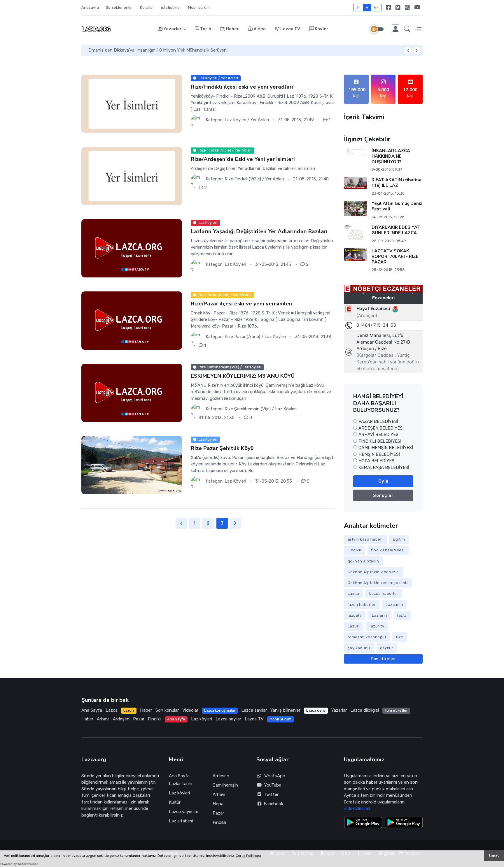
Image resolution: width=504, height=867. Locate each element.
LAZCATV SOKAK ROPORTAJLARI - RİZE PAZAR (395, 256)
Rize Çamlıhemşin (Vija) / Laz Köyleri (261, 408)
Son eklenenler (119, 7)
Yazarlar (172, 28)
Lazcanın (394, 604)
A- (358, 7)
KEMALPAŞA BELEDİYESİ (383, 467)
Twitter (270, 794)
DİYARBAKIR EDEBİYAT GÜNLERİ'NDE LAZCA (396, 230)
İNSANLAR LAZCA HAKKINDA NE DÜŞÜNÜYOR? (391, 156)
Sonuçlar (383, 495)
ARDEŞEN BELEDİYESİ (381, 428)
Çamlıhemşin (225, 785)
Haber (232, 28)
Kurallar (147, 7)
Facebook (272, 803)
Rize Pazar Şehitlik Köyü (222, 448)
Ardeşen (121, 719)
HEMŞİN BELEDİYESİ (379, 454)
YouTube (272, 785)
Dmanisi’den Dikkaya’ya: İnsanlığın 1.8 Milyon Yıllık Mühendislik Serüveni (158, 50)
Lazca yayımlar (183, 811)
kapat (494, 855)
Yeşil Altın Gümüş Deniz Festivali (397, 206)
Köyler (321, 28)
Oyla (383, 481)
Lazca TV (289, 28)
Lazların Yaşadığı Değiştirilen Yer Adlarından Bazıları (259, 231)
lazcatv (355, 615)
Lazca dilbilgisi (364, 710)
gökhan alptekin (363, 561)
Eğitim (399, 539)
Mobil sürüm (199, 7)
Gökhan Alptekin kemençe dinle (378, 583)
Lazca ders (315, 710)
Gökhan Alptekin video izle (373, 572)
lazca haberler (362, 604)
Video (259, 28)
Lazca (353, 593)
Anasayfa (90, 7)
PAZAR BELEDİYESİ (378, 421)
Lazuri (354, 626)
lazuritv (377, 626)
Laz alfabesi (181, 821)
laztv (402, 615)
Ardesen (221, 775)
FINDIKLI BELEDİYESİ (379, 441)
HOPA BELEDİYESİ (377, 460)
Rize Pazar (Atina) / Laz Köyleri (255, 336)
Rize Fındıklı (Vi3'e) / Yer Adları (254, 179)
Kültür (175, 802)
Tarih (205, 28)
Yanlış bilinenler (285, 710)
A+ (376, 7)
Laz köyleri (201, 719)
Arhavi (103, 719)
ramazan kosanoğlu (367, 637)
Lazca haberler (383, 593)
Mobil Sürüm (280, 719)
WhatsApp (274, 775)
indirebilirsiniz (357, 808)
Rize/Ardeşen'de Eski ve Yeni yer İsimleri (243, 159)
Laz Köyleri (235, 264)
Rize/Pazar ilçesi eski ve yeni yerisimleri (242, 303)
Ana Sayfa (91, 710)
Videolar (190, 710)
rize (399, 637)
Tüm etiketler (383, 659)
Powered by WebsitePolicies (19, 864)
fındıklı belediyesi (388, 550)
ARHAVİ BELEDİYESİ (379, 434)
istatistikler (171, 7)
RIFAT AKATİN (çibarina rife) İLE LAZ (396, 182)
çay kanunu (359, 648)
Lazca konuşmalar (219, 710)
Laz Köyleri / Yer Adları (247, 119)
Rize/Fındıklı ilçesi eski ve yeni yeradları (242, 87)
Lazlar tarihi (180, 783)
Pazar (138, 719)
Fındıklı (354, 550)
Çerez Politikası (248, 856)
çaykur (386, 648)
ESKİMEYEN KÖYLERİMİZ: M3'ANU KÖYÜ (243, 376)
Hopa (218, 803)
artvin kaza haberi (365, 539)
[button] (407, 29)
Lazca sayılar (254, 710)
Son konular (167, 710)
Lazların (379, 615)
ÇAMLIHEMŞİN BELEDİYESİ (385, 447)
